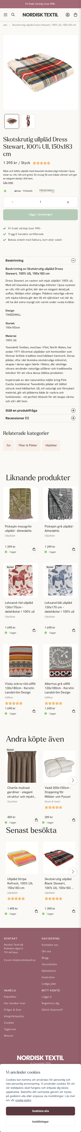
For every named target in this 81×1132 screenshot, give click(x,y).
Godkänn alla (40, 1111)
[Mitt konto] (68, 15)
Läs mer (8, 182)
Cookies (9, 1022)
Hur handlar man (14, 1003)
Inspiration (48, 977)
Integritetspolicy (14, 1016)
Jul (8, 445)
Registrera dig (50, 1003)
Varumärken (49, 964)
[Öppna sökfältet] (13, 15)
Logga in (47, 997)
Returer (9, 1035)
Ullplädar (51, 445)
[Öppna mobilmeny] (5, 15)
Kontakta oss (50, 945)
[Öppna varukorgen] (75, 15)
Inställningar (40, 1121)
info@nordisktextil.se (24, 960)
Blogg (45, 958)
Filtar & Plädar (28, 445)
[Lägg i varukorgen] (34, 549)
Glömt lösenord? (52, 1009)
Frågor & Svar (12, 1009)
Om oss (46, 951)
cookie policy (23, 1100)
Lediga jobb (49, 984)
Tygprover (10, 1029)
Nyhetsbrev (49, 971)
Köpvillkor (10, 997)
